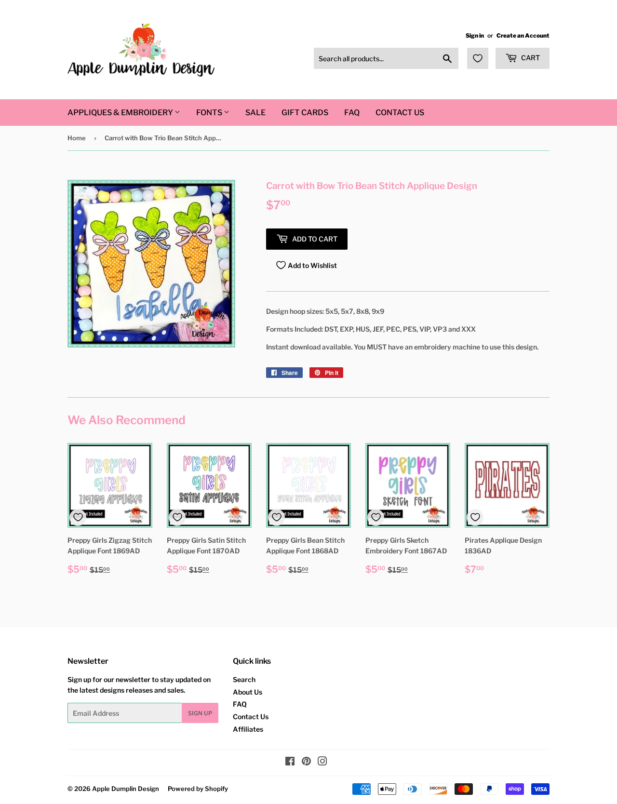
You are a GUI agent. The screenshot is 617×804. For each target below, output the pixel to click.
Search (244, 679)
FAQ (352, 112)
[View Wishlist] (477, 58)
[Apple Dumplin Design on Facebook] (290, 762)
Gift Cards (305, 112)
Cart (530, 58)
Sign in (475, 35)
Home (76, 138)
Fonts (210, 112)
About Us (247, 692)
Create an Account (523, 35)
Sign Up (200, 713)
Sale (255, 112)
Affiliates (248, 729)
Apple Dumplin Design (125, 788)
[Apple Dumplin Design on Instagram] (322, 762)
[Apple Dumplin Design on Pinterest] (306, 762)
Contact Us (400, 112)
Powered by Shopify (198, 788)
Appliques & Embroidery (120, 112)
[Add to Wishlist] (77, 517)
